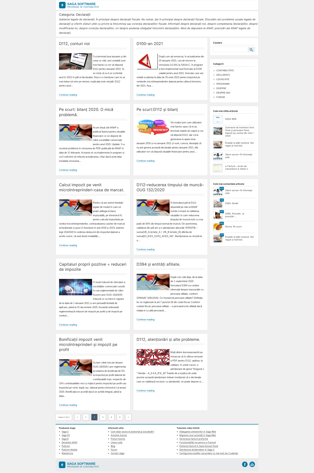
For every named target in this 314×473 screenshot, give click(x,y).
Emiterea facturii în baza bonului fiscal (198, 446)
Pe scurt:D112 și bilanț (157, 109)
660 (221, 188)
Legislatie (222, 79)
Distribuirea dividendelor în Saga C (196, 449)
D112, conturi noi (74, 43)
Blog (113, 446)
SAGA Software (81, 4)
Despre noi (223, 92)
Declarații (223, 75)
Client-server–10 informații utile (238, 156)
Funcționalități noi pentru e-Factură (197, 442)
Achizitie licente (119, 435)
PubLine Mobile (69, 449)
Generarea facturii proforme (193, 438)
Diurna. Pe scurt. (233, 226)
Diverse (221, 88)
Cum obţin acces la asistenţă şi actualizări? (132, 431)
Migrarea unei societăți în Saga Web (197, 435)
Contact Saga (117, 453)
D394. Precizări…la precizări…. (234, 215)
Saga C (65, 431)
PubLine (66, 446)
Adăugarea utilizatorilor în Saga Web (197, 431)
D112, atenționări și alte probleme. (168, 339)
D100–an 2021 (150, 43)
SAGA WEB (230, 119)
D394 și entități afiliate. (158, 264)
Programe (223, 84)
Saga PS (66, 435)
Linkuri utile (116, 442)
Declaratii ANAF (70, 442)
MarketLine (67, 453)
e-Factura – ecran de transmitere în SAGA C (236, 167)
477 (221, 235)
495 (221, 223)
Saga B (65, 438)
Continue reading (68, 95)
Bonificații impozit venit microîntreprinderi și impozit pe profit (88, 344)
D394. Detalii (231, 203)
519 (221, 200)
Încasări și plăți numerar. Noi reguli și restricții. (239, 144)
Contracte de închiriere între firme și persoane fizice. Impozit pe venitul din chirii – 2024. (239, 131)
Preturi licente (118, 438)
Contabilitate (225, 70)
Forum (220, 97)
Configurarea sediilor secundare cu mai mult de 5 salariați (208, 453)
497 (221, 211)
